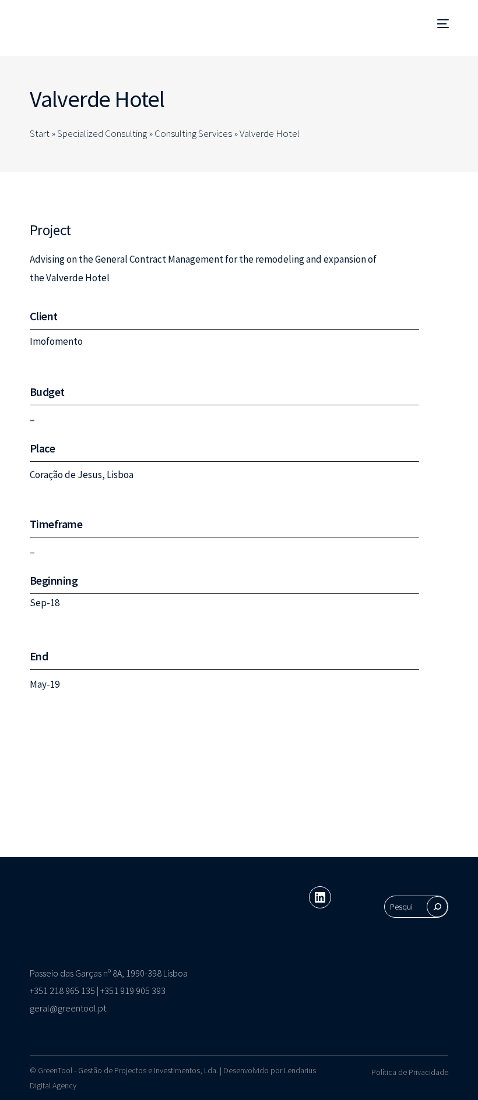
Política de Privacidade (409, 1072)
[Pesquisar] (437, 906)
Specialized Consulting (102, 133)
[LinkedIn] (320, 897)
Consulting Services (193, 133)
